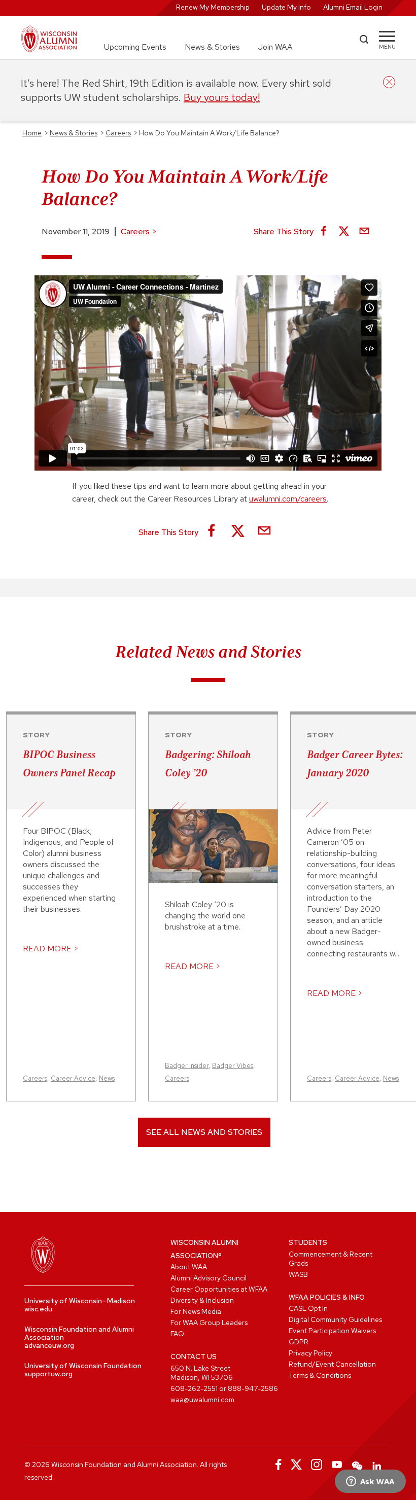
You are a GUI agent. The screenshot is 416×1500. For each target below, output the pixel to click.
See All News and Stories (204, 1132)
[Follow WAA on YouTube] (337, 1464)
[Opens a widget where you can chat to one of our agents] (370, 1482)
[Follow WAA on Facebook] (276, 1464)
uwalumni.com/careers (288, 498)
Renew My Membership (213, 7)
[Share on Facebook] (324, 232)
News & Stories (212, 47)
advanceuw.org (49, 1345)
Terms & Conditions (320, 1375)
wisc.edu (38, 1308)
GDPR (298, 1341)
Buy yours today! (222, 97)
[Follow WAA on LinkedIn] (377, 1464)
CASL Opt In (308, 1308)
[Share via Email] (364, 232)
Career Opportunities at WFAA (218, 1289)
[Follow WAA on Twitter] (296, 1464)
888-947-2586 (253, 1388)
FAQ (177, 1333)
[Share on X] (344, 232)
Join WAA (275, 47)
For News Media (195, 1311)
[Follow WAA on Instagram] (316, 1464)
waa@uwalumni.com (202, 1399)
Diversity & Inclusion (202, 1300)
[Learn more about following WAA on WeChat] (357, 1464)
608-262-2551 (194, 1388)
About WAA (188, 1266)
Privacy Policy (310, 1353)
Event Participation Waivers (332, 1330)
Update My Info (286, 7)
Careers (139, 231)
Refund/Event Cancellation (332, 1364)
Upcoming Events (135, 47)
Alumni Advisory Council (208, 1277)
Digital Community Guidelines (335, 1319)
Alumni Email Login (353, 7)
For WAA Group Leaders (209, 1322)
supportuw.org (48, 1373)
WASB (298, 1274)
